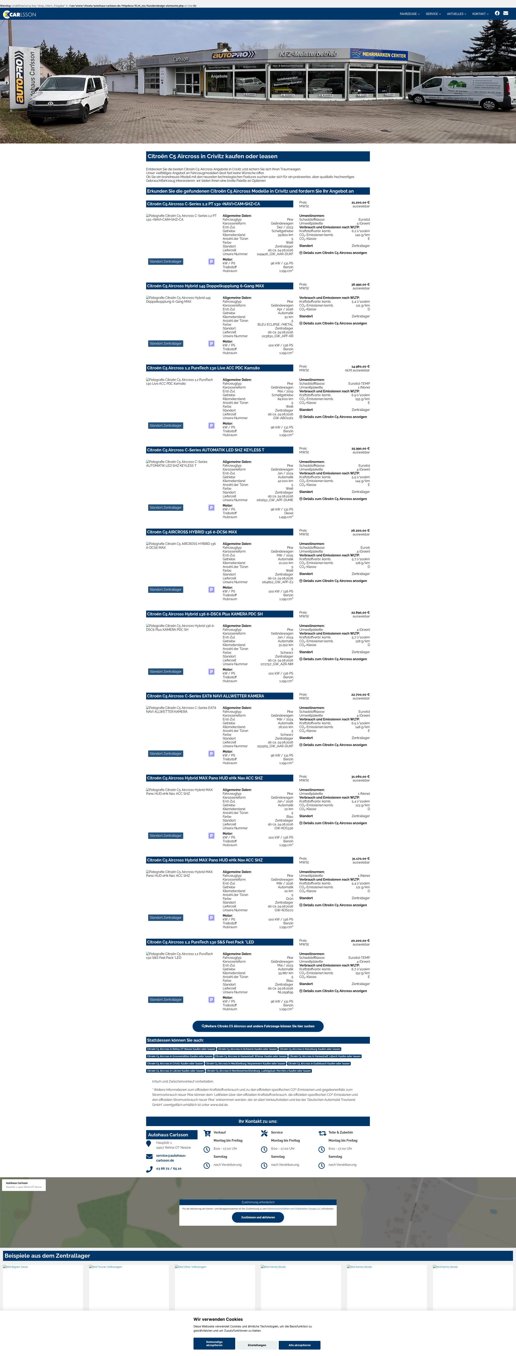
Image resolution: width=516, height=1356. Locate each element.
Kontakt (479, 14)
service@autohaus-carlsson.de (171, 1158)
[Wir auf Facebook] (497, 13)
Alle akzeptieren (300, 1345)
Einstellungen (257, 1345)
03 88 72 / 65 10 (168, 1168)
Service (432, 14)
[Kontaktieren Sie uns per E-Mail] (505, 13)
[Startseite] (19, 14)
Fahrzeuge (408, 14)
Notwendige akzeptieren (214, 1343)
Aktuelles (455, 14)
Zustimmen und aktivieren (258, 1217)
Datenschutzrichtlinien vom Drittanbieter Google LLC (294, 1208)
